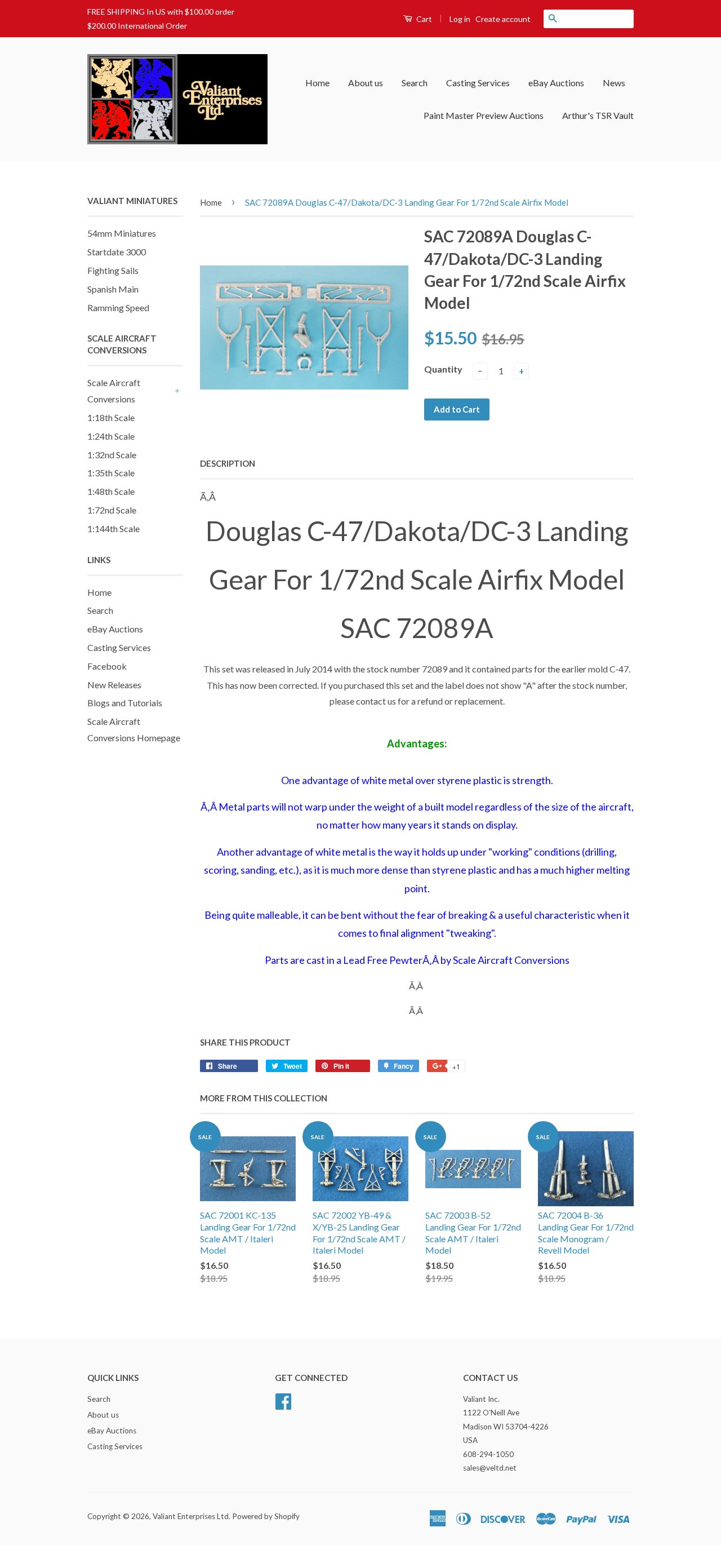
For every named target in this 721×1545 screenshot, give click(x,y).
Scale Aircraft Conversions (113, 390)
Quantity (443, 369)
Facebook (107, 666)
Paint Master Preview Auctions (484, 115)
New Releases (114, 684)
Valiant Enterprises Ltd (191, 1516)
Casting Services (478, 82)
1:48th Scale (111, 491)
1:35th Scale (111, 472)
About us (365, 82)
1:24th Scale (111, 436)
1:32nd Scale (111, 454)
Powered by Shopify (266, 1516)
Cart (423, 19)
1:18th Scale (111, 417)
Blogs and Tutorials (124, 702)
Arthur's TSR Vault (598, 115)
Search (415, 82)
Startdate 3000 (116, 251)
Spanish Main (113, 289)
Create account (503, 19)
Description (227, 463)
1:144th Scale (113, 528)
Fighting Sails (113, 270)
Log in (459, 19)
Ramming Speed (118, 307)
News (614, 82)
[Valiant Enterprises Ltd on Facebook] (283, 1399)
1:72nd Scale (111, 509)
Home (317, 82)
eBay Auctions (556, 82)
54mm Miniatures (121, 233)
